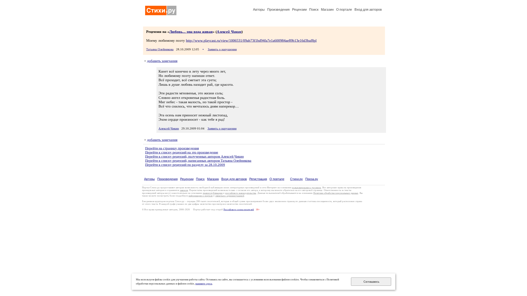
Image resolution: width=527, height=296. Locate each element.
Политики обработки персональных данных (335, 193)
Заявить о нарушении (222, 49)
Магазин (327, 9)
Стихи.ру (296, 179)
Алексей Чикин (229, 32)
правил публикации (213, 193)
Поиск (313, 9)
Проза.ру (311, 179)
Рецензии (299, 9)
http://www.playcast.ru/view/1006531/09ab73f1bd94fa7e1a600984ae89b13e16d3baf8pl (251, 40)
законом (184, 190)
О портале (276, 179)
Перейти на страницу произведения (172, 148)
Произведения (278, 9)
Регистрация (258, 179)
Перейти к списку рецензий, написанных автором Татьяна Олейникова (198, 161)
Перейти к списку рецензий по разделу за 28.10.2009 (185, 165)
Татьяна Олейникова (160, 49)
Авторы (259, 9)
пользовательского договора (306, 187)
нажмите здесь (203, 283)
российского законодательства (240, 193)
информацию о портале (201, 196)
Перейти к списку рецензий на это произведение (181, 152)
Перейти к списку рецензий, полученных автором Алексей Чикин (194, 156)
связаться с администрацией (229, 196)
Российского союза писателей (239, 209)
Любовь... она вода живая (191, 32)
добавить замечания (162, 61)
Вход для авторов (368, 9)
